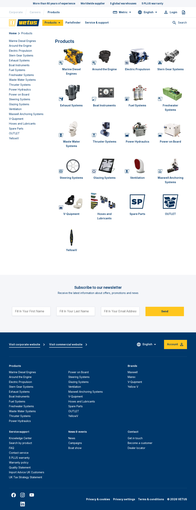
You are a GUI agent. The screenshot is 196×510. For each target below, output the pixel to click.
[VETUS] (24, 22)
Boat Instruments (19, 65)
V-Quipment (16, 118)
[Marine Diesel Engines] (71, 56)
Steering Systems (19, 99)
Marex (131, 377)
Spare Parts (16, 128)
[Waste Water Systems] (71, 129)
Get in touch (135, 438)
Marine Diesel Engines (22, 40)
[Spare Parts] (137, 201)
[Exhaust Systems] (71, 92)
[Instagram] (22, 495)
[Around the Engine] (104, 56)
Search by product (20, 443)
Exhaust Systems (19, 60)
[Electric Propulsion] (137, 56)
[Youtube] (31, 495)
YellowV (14, 138)
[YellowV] (71, 237)
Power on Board (19, 94)
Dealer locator (136, 448)
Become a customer (140, 443)
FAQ (11, 448)
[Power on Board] (170, 129)
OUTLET (14, 133)
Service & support (97, 22)
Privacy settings (124, 499)
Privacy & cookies (98, 499)
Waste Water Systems (22, 79)
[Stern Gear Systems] (170, 56)
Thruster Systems (20, 84)
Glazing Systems (19, 104)
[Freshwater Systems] (170, 92)
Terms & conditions (151, 499)
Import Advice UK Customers (26, 472)
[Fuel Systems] (137, 92)
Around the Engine (20, 45)
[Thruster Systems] (104, 129)
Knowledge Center (20, 438)
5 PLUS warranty (19, 457)
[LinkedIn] (22, 504)
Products (54, 12)
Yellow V (133, 386)
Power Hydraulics (20, 89)
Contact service (19, 452)
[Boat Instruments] (104, 92)
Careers (35, 12)
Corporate (16, 12)
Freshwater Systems (21, 75)
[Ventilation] (137, 165)
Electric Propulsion (20, 50)
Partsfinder (73, 22)
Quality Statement (20, 467)
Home (13, 33)
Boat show (75, 448)
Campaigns (75, 443)
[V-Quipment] (71, 201)
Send (164, 311)
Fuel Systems (17, 70)
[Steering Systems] (71, 165)
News (71, 438)
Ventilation (15, 109)
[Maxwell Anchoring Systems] (170, 165)
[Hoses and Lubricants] (104, 201)
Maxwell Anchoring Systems (26, 114)
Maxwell (133, 372)
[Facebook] (13, 495)
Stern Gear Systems (21, 55)
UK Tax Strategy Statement (25, 477)
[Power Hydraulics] (137, 129)
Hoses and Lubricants (22, 123)
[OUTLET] (170, 201)
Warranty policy (19, 462)
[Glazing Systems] (104, 165)
